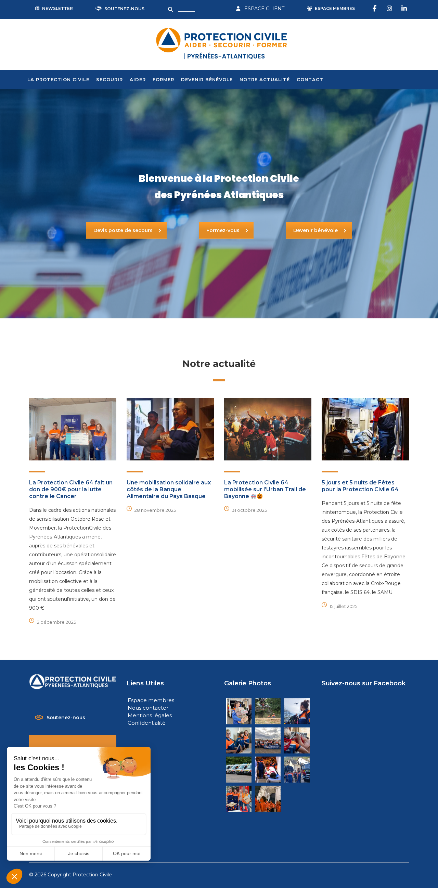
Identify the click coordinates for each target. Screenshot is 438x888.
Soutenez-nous (66, 717)
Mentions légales (150, 715)
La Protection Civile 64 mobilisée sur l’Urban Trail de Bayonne (265, 489)
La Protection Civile (58, 79)
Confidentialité (147, 723)
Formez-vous (223, 230)
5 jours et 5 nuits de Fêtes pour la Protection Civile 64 (360, 486)
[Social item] (375, 8)
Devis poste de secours (123, 230)
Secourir (109, 79)
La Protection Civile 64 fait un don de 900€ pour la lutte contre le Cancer (71, 489)
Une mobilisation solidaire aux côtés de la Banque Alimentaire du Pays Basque (169, 489)
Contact (310, 79)
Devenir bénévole (207, 79)
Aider (138, 79)
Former (163, 79)
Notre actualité (265, 79)
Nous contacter (148, 708)
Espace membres (151, 700)
